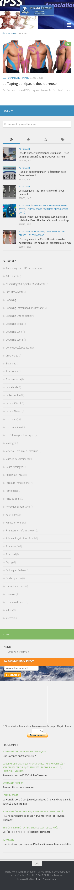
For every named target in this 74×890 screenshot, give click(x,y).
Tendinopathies (14, 578)
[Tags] (62, 140)
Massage (10, 443)
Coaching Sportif (14, 339)
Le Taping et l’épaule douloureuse (30, 83)
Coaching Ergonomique (18, 315)
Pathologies (12, 490)
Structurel (11, 554)
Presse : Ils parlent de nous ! (19, 787)
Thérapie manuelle (15, 586)
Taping (25, 77)
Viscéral (10, 618)
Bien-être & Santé (14, 292)
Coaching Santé (14, 331)
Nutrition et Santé (15, 474)
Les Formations (11, 77)
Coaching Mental (14, 323)
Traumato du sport (15, 602)
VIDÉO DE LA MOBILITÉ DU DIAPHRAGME (27, 832)
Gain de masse (13, 379)
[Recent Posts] (11, 140)
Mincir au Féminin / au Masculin (22, 451)
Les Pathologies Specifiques (20, 435)
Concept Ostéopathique (18, 347)
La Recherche (53, 231)
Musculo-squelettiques (17, 459)
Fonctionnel (12, 371)
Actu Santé (24, 148)
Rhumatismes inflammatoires (20, 530)
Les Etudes (11, 419)
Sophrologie (12, 546)
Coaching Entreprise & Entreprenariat (25, 307)
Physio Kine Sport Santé (18, 506)
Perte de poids (13, 498)
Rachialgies (12, 514)
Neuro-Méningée (14, 467)
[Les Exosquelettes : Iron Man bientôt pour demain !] (9, 192)
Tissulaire (10, 594)
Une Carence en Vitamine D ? (19, 756)
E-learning (38, 231)
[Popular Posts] (28, 140)
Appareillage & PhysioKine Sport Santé (25, 284)
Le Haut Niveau (13, 411)
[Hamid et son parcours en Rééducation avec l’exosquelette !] (9, 173)
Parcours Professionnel (18, 482)
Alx (54, 879)
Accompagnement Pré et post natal (24, 268)
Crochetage (12, 355)
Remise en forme (14, 522)
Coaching (11, 300)
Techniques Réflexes (16, 570)
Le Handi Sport (34, 209)
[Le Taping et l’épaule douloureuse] (37, 56)
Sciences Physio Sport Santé (20, 538)
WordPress (36, 879)
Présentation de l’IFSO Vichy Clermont (25, 775)
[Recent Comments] (45, 140)
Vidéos (9, 610)
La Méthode (12, 387)
